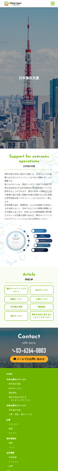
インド (12, 447)
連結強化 (13, 393)
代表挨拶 (13, 457)
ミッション (14, 461)
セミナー (13, 433)
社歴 (11, 466)
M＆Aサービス (15, 388)
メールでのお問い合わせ (30, 359)
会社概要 (10, 453)
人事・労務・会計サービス (20, 414)
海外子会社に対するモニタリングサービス (19, 398)
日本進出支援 (15, 410)
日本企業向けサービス (16, 379)
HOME (9, 374)
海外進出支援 (15, 384)
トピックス (14, 424)
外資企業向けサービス (16, 405)
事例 (11, 429)
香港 (11, 443)
